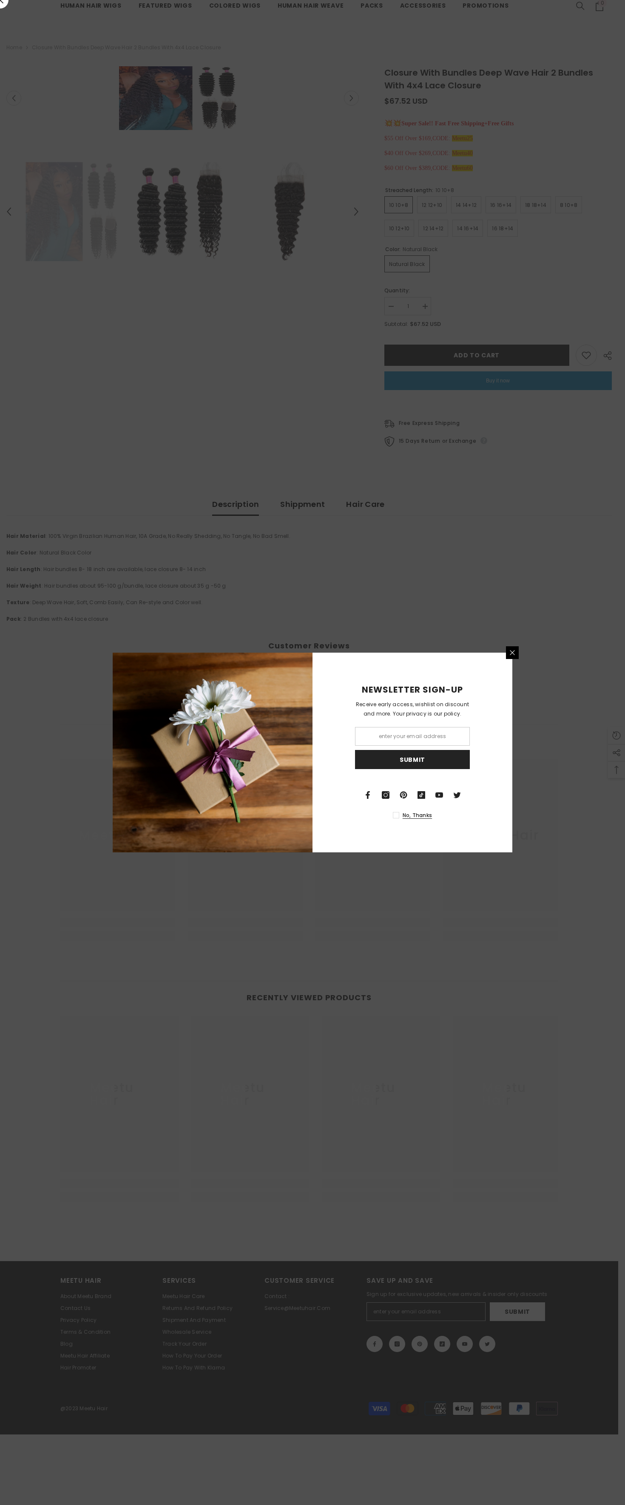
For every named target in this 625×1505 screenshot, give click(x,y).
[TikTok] (421, 795)
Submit (412, 759)
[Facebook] (368, 795)
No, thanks (417, 815)
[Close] (512, 652)
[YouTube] (439, 795)
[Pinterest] (403, 795)
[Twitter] (457, 795)
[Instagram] (386, 795)
